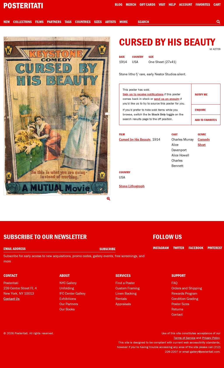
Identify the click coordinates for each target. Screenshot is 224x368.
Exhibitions (68, 298)
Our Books (67, 309)
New (7, 21)
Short (202, 144)
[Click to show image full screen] (57, 116)
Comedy (204, 139)
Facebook (196, 248)
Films (39, 21)
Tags (68, 21)
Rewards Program (184, 293)
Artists (110, 21)
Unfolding (67, 288)
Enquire (200, 110)
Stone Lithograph (132, 186)
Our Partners (69, 304)
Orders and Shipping (187, 288)
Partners (54, 21)
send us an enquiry (166, 99)
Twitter (178, 248)
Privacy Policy (211, 338)
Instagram (161, 248)
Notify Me (201, 94)
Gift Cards (147, 4)
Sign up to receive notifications (143, 94)
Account (185, 4)
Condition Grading (185, 298)
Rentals (121, 298)
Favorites (203, 4)
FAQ (174, 283)
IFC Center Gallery (73, 293)
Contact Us (11, 298)
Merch (131, 4)
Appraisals (123, 304)
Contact (177, 314)
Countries (83, 21)
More (123, 21)
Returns (177, 309)
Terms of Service (184, 338)
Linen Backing (126, 293)
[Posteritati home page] (23, 6)
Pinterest (215, 248)
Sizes (98, 21)
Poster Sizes (180, 304)
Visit (162, 4)
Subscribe (108, 249)
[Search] (218, 21)
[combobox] (179, 22)
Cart (217, 4)
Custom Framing (128, 288)
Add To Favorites (206, 120)
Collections (22, 21)
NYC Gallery (68, 283)
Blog (118, 4)
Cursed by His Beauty (134, 139)
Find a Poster (125, 283)
